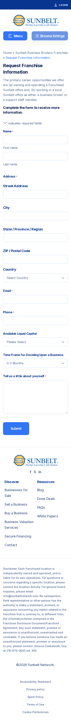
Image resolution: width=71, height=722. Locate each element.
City (6, 208)
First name (10, 148)
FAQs (41, 507)
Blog (40, 490)
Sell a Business (16, 504)
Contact (11, 545)
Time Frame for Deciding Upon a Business (33, 355)
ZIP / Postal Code (16, 251)
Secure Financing (18, 536)
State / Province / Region (23, 229)
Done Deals (46, 499)
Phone (8, 312)
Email (7, 291)
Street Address (15, 186)
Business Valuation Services (19, 525)
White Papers (47, 516)
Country (9, 269)
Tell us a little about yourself (24, 376)
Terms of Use (35, 704)
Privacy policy (35, 689)
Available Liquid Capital (20, 333)
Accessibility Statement (35, 681)
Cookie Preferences (35, 712)
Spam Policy (35, 696)
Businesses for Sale (16, 493)
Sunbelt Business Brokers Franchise (41, 53)
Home (7, 53)
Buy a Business (16, 513)
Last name (10, 164)
